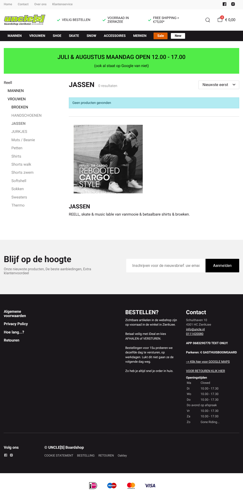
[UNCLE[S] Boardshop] (25, 20)
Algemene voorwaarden (15, 313)
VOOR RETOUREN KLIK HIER (205, 371)
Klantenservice (62, 4)
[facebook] (224, 5)
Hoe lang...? (14, 332)
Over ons (40, 4)
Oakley (122, 455)
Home (8, 4)
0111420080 (194, 334)
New (178, 36)
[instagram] (233, 5)
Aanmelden (222, 265)
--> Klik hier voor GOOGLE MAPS (208, 362)
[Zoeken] (207, 20)
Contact (23, 4)
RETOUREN (106, 455)
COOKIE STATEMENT (58, 455)
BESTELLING (86, 455)
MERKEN (139, 36)
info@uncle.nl (195, 329)
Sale (160, 36)
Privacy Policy (16, 324)
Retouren (11, 340)
